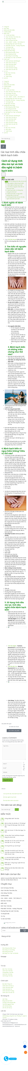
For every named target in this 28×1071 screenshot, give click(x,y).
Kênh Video (8, 74)
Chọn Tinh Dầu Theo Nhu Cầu (13, 37)
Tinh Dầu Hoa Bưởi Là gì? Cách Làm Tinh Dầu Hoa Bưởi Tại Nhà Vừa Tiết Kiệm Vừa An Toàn (14, 852)
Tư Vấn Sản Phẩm (10, 35)
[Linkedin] (12, 939)
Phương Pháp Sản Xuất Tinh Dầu (14, 44)
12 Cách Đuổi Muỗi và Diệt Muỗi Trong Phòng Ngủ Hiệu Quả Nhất (15, 858)
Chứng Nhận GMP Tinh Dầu (12, 818)
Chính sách (6, 59)
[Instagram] (16, 939)
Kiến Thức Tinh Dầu (10, 73)
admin (2, 878)
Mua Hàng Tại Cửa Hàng (12, 55)
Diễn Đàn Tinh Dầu (10, 49)
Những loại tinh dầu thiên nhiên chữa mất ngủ (14, 868)
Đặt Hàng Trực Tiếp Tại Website (13, 57)
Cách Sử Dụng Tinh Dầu (11, 40)
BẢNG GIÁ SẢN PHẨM (9, 30)
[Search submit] (3, 141)
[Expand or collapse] (3, 178)
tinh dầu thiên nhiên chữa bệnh (10, 800)
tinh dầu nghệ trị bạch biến (9, 797)
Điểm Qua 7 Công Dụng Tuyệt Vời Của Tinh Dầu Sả (15, 863)
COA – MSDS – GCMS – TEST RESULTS (15, 42)
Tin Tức (6, 71)
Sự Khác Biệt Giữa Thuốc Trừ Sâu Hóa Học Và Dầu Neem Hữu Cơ (13, 879)
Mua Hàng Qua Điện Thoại (12, 52)
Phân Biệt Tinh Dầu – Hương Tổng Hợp (15, 45)
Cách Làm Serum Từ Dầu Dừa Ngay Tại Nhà (15, 831)
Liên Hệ (6, 78)
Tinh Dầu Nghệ (12, 646)
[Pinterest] (20, 939)
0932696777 (13, 1059)
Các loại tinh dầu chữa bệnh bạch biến (12, 793)
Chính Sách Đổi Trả (10, 66)
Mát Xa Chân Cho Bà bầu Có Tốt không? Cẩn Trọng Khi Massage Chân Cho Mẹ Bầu (15, 825)
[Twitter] (8, 939)
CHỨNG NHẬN (7, 32)
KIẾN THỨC (6, 33)
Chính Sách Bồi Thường (11, 67)
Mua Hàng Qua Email (11, 54)
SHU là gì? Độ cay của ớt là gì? (13, 846)
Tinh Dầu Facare (12, 239)
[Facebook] (3, 939)
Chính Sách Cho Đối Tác (11, 69)
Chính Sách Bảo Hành (11, 64)
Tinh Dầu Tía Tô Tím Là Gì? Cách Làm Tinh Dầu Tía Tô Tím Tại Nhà (14, 841)
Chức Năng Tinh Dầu (11, 38)
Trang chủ (6, 26)
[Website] (11, 772)
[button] (3, 790)
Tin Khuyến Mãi (9, 47)
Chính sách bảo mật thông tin (13, 61)
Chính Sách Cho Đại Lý (11, 62)
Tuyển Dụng (9, 76)
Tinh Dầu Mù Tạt (12, 666)
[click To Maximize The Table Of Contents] (3, 174)
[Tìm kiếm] (17, 809)
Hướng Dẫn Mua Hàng (9, 50)
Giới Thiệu (6, 28)
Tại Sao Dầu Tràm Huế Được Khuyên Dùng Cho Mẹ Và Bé (14, 836)
